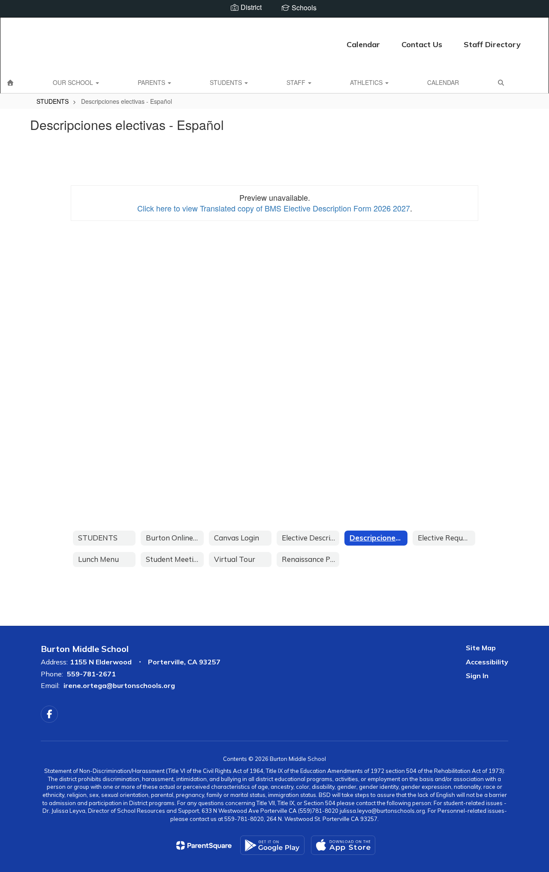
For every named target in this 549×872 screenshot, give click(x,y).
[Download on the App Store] (343, 845)
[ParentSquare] (204, 845)
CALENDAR (443, 82)
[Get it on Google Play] (272, 845)
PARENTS (152, 82)
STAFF (297, 82)
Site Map (481, 647)
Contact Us (421, 44)
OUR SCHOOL (74, 82)
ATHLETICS (367, 82)
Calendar (363, 44)
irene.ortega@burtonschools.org (119, 685)
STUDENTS (227, 82)
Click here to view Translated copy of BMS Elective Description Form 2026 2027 (273, 208)
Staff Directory (492, 44)
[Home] (10, 82)
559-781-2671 (91, 674)
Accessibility (487, 662)
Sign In (477, 675)
